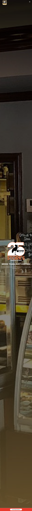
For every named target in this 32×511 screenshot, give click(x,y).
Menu (29, 1)
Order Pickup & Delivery (16, 509)
